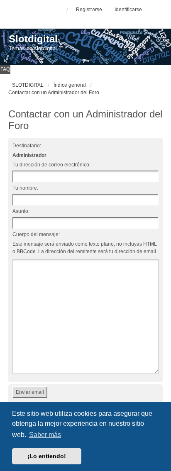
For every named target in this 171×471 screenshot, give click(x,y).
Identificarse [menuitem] (128, 9)
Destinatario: (26, 146)
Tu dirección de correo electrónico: (51, 165)
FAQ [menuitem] (5, 69)
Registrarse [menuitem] (89, 9)
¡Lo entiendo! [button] (46, 456)
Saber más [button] (45, 434)
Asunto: (20, 211)
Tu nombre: (25, 188)
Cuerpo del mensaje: (36, 234)
